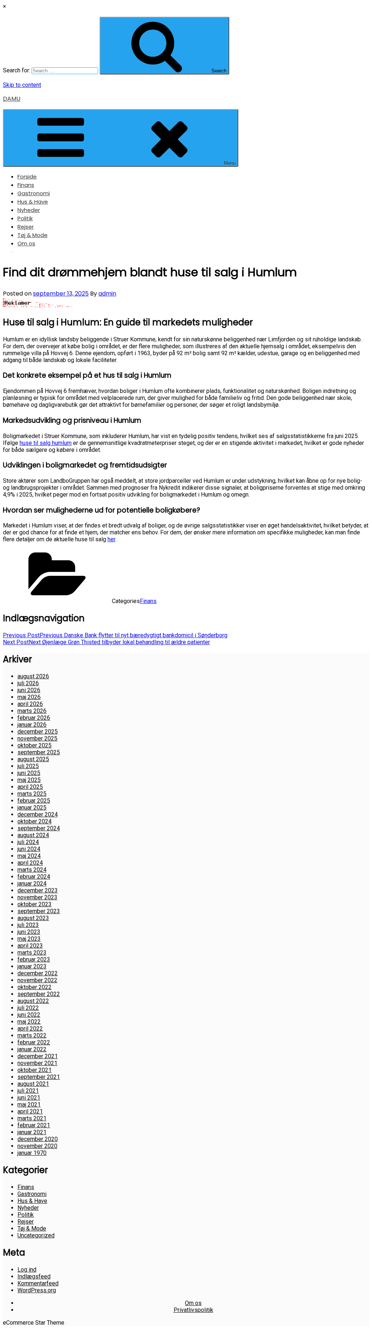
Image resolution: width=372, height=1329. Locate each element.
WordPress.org (36, 1290)
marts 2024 (31, 869)
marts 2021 (31, 1118)
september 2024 (38, 828)
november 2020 (37, 1146)
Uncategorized (35, 1235)
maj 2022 (29, 1021)
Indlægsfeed (33, 1276)
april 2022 (30, 1028)
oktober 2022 (34, 987)
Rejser (25, 226)
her (111, 539)
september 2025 (38, 752)
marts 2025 (31, 793)
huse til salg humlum (46, 442)
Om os (26, 243)
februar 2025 (33, 800)
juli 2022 (28, 1007)
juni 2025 (28, 773)
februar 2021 (33, 1125)
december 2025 (37, 731)
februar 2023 (33, 959)
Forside (27, 176)
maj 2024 (29, 855)
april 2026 (30, 703)
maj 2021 (29, 1104)
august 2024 (33, 835)
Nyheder (28, 210)
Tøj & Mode (32, 235)
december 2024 (37, 814)
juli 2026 (28, 683)
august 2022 (33, 1000)
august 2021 (33, 1083)
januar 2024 (31, 883)
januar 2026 (31, 724)
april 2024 (30, 862)
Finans (25, 185)
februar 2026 (33, 717)
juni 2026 (28, 690)
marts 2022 (31, 1035)
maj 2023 (29, 938)
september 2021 (38, 1076)
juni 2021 (28, 1097)
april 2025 (30, 786)
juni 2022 (28, 1014)
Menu (229, 163)
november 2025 (37, 738)
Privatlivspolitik (193, 1309)
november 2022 (37, 980)
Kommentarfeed (37, 1283)
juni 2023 (28, 931)
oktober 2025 (34, 745)
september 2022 (38, 994)
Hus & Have (32, 201)
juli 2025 (28, 766)
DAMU (11, 99)
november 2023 (37, 897)
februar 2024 (33, 876)
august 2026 (33, 676)
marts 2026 (31, 710)
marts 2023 (31, 952)
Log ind (26, 1269)
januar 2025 (31, 807)
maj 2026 (29, 697)
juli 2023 (28, 925)
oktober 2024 (34, 821)
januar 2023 (31, 966)
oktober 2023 (34, 904)
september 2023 (38, 911)
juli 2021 (28, 1090)
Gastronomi (33, 193)
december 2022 (37, 973)
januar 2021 (31, 1132)
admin (107, 293)
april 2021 (30, 1111)
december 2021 (37, 1056)
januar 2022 (31, 1049)
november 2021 (37, 1063)
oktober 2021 (34, 1070)
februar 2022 (33, 1042)
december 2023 (37, 890)
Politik (25, 218)
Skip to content (22, 84)
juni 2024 (28, 849)
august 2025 (33, 759)
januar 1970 (31, 1152)
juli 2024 (28, 842)
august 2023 (33, 918)
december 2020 (37, 1139)
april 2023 (30, 945)
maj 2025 (29, 779)
